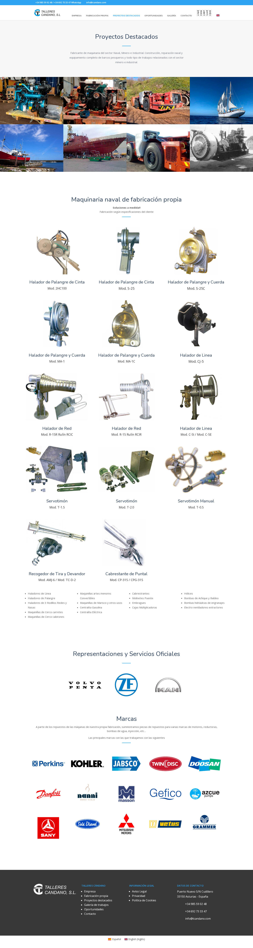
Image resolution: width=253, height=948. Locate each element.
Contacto (186, 15)
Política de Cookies (144, 900)
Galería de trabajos (96, 905)
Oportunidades (153, 15)
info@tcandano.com (198, 918)
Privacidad (138, 896)
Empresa (77, 15)
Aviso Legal (139, 891)
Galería (171, 15)
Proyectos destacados (98, 900)
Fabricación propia (96, 896)
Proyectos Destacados (126, 15)
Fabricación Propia (97, 15)
